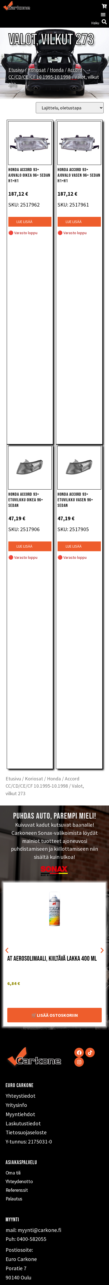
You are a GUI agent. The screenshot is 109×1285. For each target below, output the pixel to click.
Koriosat (37, 70)
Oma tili (13, 1173)
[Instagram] (79, 1062)
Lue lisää (24, 221)
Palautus (14, 1199)
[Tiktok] (90, 1052)
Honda (57, 70)
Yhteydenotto (19, 1181)
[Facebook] (79, 1052)
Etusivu (16, 70)
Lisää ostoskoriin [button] (57, 1015)
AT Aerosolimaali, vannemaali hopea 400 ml (53, 960)
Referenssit (17, 1190)
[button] (103, 14)
